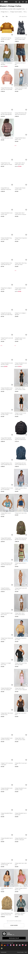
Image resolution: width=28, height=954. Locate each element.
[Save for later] (12, 34)
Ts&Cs (26, 952)
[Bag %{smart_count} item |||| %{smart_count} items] (26, 1)
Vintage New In (4, 11)
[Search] (16, 1)
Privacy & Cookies (20, 952)
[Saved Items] (23, 1)
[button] (2, 945)
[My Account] (19, 1)
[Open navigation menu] (2, 1)
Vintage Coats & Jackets (16, 11)
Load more (14, 925)
